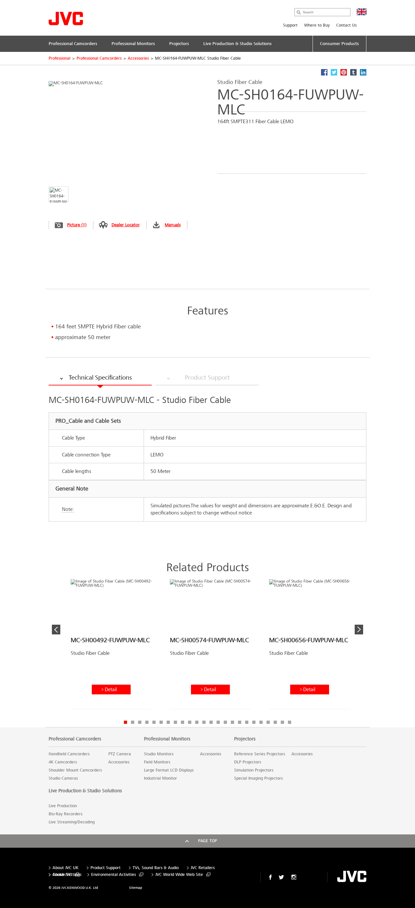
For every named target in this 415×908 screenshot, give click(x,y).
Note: (68, 509)
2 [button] (132, 722)
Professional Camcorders (99, 58)
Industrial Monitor (160, 778)
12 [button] (204, 722)
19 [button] (253, 722)
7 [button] (168, 722)
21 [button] (268, 722)
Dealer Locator (126, 225)
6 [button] (161, 722)
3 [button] (139, 722)
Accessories (138, 58)
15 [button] (225, 722)
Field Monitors (157, 762)
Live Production (63, 805)
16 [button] (232, 722)
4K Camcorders (63, 762)
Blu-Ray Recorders (65, 814)
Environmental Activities (113, 875)
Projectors (244, 739)
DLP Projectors (247, 762)
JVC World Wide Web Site (179, 875)
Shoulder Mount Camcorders (75, 770)
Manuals (173, 225)
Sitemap (135, 888)
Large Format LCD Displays (169, 770)
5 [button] (154, 722)
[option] (111, 646)
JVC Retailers (203, 868)
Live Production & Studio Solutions (85, 791)
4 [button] (146, 722)
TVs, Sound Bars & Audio (156, 868)
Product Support (105, 868)
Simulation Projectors (253, 770)
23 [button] (282, 722)
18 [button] (246, 722)
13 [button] (211, 722)
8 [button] (175, 722)
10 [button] (189, 722)
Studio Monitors (158, 754)
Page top (207, 840)
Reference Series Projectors (259, 754)
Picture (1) (77, 225)
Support (290, 25)
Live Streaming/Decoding (72, 822)
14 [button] (218, 722)
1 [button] (125, 722)
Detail (111, 689)
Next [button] (359, 629)
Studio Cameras (63, 778)
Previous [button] (56, 629)
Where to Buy (317, 25)
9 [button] (182, 722)
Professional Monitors (167, 739)
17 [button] (239, 722)
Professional (59, 58)
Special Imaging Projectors (258, 778)
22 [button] (275, 722)
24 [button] (289, 722)
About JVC (62, 875)
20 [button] (261, 722)
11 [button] (196, 722)
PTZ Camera (119, 754)
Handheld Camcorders (69, 754)
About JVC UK (65, 868)
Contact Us (346, 25)
